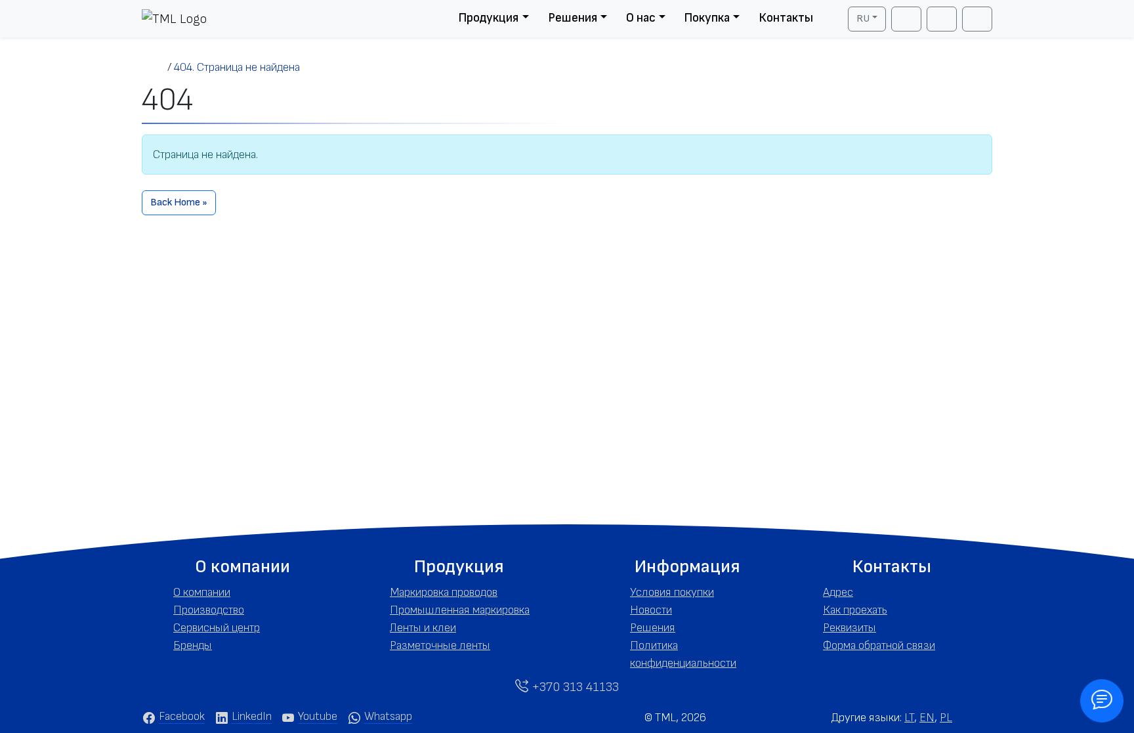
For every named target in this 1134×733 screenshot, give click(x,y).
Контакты (786, 18)
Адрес (838, 592)
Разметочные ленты (440, 645)
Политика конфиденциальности (683, 654)
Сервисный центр (216, 628)
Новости (651, 610)
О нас (641, 18)
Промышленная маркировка (460, 610)
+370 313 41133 (573, 687)
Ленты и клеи (423, 628)
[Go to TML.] (154, 67)
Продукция (488, 18)
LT (909, 717)
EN (926, 717)
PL (946, 717)
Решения (572, 18)
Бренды (192, 645)
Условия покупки (672, 592)
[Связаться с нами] (1102, 701)
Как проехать (855, 610)
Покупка (707, 18)
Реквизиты (849, 628)
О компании (201, 592)
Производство (208, 610)
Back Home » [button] (178, 202)
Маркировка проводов (443, 592)
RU (863, 18)
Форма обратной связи (879, 645)
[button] (242, 567)
